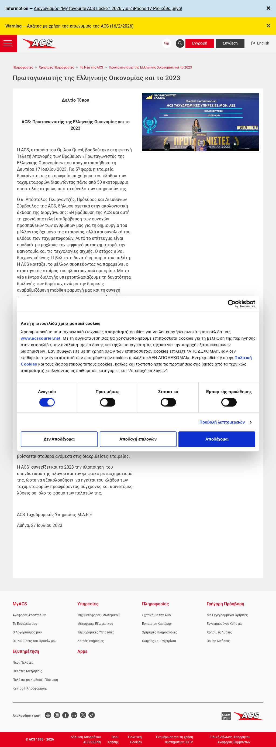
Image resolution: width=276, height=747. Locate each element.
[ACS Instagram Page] (56, 716)
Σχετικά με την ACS (156, 615)
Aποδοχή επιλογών (138, 439)
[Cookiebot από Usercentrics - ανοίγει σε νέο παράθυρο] (231, 304)
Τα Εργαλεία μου (25, 624)
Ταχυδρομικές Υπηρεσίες (95, 632)
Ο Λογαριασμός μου (27, 632)
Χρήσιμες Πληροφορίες (56, 67)
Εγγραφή (199, 43)
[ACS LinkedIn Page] (74, 716)
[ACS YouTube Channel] (48, 716)
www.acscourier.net (40, 338)
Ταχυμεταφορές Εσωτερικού (98, 615)
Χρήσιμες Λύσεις (219, 632)
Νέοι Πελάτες (23, 662)
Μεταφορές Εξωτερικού (95, 624)
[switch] (107, 402)
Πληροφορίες (23, 67)
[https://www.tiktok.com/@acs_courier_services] (91, 716)
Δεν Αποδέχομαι (59, 439)
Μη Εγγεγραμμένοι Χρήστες (227, 615)
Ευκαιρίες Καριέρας (157, 624)
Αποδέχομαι (217, 439)
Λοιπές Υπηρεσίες (90, 641)
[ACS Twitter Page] (83, 716)
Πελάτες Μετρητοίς (27, 671)
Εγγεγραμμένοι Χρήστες (224, 624)
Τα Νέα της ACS (91, 67)
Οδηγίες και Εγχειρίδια (159, 641)
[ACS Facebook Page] (65, 716)
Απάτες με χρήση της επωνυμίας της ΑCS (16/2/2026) (80, 26)
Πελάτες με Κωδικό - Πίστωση (35, 680)
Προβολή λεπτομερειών (222, 422)
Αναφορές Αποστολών (29, 615)
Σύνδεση (230, 43)
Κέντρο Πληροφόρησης (30, 688)
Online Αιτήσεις (218, 641)
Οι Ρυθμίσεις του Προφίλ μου (35, 641)
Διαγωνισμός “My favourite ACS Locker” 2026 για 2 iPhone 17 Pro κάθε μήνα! (108, 8)
